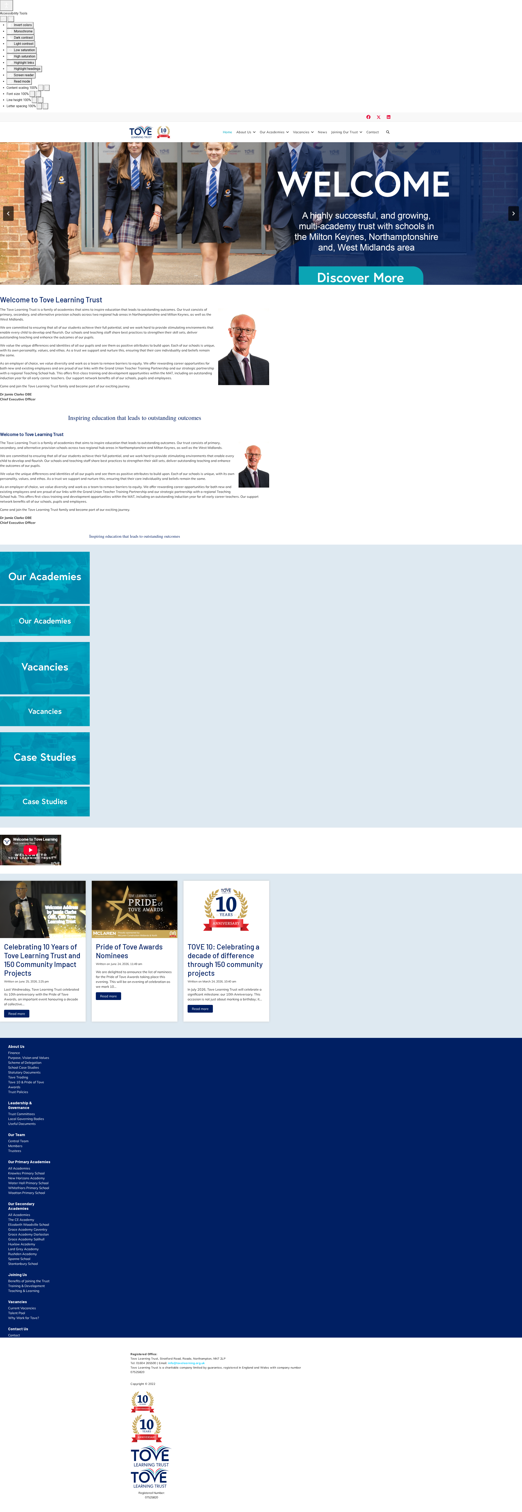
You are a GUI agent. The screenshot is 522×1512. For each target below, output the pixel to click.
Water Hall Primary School (28, 1183)
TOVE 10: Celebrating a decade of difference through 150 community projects (225, 959)
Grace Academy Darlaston (28, 1234)
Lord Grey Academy (23, 1249)
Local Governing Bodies (26, 1119)
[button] (8, 213)
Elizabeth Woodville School (28, 1224)
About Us (243, 132)
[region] (261, 213)
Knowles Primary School (26, 1173)
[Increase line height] (40, 100)
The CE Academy (21, 1220)
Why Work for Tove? (23, 1318)
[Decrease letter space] (39, 106)
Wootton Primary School (26, 1193)
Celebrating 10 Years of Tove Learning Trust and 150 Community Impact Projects (42, 959)
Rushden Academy (22, 1254)
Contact (372, 132)
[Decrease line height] (34, 100)
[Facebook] (368, 117)
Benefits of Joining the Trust (29, 1281)
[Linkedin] (388, 117)
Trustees (14, 1151)
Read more (16, 1014)
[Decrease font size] (32, 94)
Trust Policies (18, 1092)
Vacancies (301, 132)
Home (227, 132)
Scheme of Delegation (24, 1062)
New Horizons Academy (26, 1178)
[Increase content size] (47, 88)
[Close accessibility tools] (11, 19)
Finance (14, 1053)
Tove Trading (18, 1077)
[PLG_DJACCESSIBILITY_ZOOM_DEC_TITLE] (40, 88)
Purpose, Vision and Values (28, 1058)
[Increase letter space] (45, 106)
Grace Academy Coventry (27, 1229)
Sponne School (19, 1259)
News (322, 132)
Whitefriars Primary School (28, 1188)
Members (15, 1146)
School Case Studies (23, 1067)
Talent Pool (16, 1313)
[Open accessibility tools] (6, 5)
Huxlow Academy (21, 1244)
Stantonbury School (23, 1264)
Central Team (18, 1141)
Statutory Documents (24, 1072)
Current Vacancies (22, 1308)
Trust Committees (21, 1114)
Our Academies (272, 132)
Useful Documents (22, 1124)
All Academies (19, 1168)
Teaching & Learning (23, 1291)
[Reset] (3, 19)
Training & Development (26, 1286)
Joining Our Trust (344, 132)
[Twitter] (379, 117)
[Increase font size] (38, 94)
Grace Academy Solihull (26, 1239)
